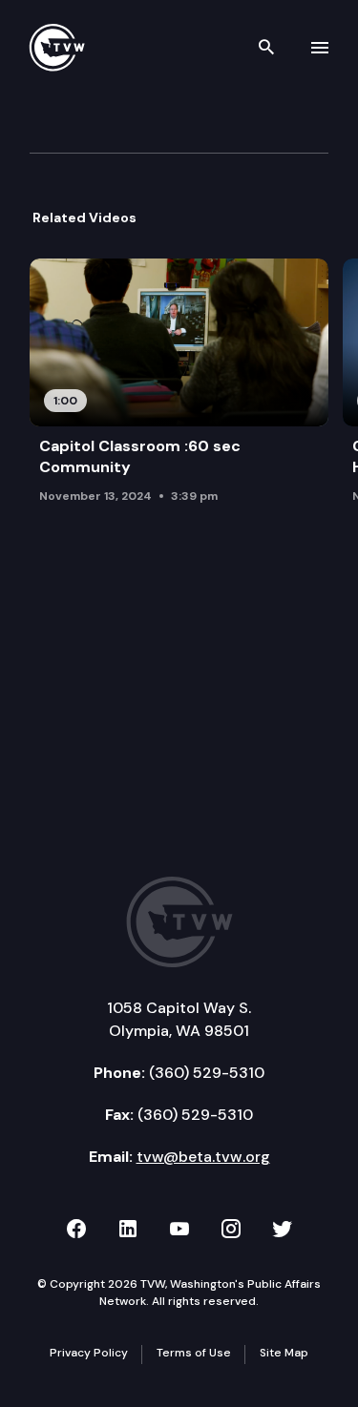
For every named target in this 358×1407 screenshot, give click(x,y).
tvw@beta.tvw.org (203, 1157)
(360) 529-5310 (206, 1073)
